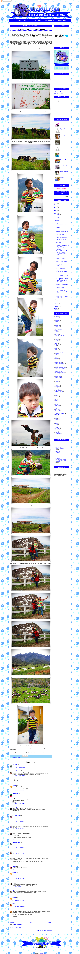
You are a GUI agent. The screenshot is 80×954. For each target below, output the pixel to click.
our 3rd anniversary (63, 140)
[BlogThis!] (24, 756)
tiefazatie (14, 866)
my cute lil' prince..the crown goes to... (64, 135)
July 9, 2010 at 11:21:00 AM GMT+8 (18, 839)
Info (55, 380)
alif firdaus (58, 227)
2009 (56, 308)
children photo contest (60, 226)
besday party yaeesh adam (60, 252)
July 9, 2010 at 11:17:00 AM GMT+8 (18, 821)
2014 (56, 207)
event (56, 338)
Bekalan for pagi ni (58, 452)
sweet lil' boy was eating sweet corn (62, 231)
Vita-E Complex (57, 429)
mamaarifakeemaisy (16, 770)
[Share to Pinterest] (27, 756)
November (58, 216)
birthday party (57, 326)
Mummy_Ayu (58, 451)
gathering (56, 349)
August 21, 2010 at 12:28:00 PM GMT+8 (19, 917)
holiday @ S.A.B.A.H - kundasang (61, 276)
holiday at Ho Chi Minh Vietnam (60, 367)
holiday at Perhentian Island (60, 375)
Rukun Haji (57, 409)
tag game (56, 423)
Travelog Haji (57, 427)
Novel (56, 399)
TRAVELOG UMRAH (22, 20)
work (56, 436)
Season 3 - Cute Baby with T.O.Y (61, 261)
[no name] (56, 316)
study (56, 418)
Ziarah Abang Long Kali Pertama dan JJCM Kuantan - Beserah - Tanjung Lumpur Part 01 (61, 460)
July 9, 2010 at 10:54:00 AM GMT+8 (18, 790)
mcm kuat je (62, 177)
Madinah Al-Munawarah (59, 391)
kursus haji (57, 389)
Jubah (56, 382)
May (57, 300)
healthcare (57, 354)
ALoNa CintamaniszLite (16, 881)
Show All (68, 463)
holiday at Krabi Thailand (59, 368)
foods (56, 345)
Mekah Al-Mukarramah (59, 394)
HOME (12, 20)
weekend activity (58, 433)
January (57, 306)
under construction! (59, 267)
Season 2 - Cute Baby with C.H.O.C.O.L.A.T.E (64, 153)
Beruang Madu (15, 909)
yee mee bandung (59, 264)
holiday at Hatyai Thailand (59, 366)
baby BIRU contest (59, 223)
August (57, 220)
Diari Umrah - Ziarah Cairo (59, 335)
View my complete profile (58, 93)
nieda (13, 850)
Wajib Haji (57, 432)
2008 (56, 309)
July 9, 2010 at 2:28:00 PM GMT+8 (18, 853)
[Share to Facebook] (26, 756)
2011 (56, 211)
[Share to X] (25, 756)
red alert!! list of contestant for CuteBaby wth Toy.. (61, 256)
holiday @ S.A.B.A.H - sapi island (61, 285)
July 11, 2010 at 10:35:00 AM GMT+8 (18, 906)
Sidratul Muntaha (15, 793)
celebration (57, 330)
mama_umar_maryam (16, 842)
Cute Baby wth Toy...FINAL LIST (61, 250)
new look (57, 265)
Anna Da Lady (15, 764)
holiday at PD (57, 373)
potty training (58, 270)
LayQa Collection (58, 390)
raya (56, 406)
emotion (56, 336)
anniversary (57, 321)
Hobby (56, 357)
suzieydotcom (57, 422)
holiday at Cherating (58, 362)
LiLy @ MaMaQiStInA (16, 815)
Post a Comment (14, 920)
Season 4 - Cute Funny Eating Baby (64, 129)
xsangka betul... (58, 242)
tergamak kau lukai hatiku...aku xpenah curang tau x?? (61, 229)
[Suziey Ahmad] (61, 114)
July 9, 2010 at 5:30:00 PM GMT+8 (18, 878)
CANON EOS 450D (58, 329)
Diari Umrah (57, 334)
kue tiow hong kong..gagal (60, 262)
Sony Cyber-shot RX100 (59, 417)
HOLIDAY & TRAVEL (36, 20)
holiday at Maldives (58, 371)
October (57, 217)
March (57, 303)
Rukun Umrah (57, 410)
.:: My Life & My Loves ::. (60, 443)
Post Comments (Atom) (18, 924)
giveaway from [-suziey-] (64, 159)
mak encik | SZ (15, 807)
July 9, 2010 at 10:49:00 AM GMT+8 (18, 781)
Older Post (49, 922)
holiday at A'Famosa (58, 359)
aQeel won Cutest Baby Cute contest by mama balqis (62, 297)
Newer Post (12, 922)
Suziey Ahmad (58, 91)
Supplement (57, 420)
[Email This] (23, 756)
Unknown (14, 785)
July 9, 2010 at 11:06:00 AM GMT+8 (18, 812)
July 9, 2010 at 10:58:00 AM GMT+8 (18, 803)
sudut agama (57, 419)
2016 (56, 204)
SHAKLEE (57, 414)
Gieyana (13, 903)
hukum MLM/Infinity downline (61, 268)
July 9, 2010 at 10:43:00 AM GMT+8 (18, 767)
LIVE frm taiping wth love (60, 234)
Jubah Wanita (57, 386)
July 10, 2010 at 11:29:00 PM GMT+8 (18, 900)
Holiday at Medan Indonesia (60, 372)
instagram (56, 381)
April (57, 302)
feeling (56, 343)
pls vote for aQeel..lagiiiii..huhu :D (61, 288)
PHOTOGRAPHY (49, 20)
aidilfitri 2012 (57, 320)
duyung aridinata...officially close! (61, 259)
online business (57, 401)
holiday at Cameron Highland (60, 361)
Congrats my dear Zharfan (60, 448)
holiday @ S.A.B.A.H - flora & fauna (62, 271)
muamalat (56, 396)
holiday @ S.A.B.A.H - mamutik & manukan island (61, 281)
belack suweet (58, 249)
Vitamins (56, 431)
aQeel (56, 322)
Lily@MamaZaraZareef (16, 890)
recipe (56, 408)
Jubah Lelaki (57, 385)
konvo (56, 387)
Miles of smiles (58, 447)
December (58, 214)
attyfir (13, 824)
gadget (56, 348)
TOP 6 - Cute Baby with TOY (61, 239)
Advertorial (57, 317)
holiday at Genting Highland (60, 364)
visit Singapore (57, 428)
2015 (56, 206)
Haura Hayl (57, 353)
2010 (56, 213)
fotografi (56, 347)
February (57, 305)
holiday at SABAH (17, 757)
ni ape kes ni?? (58, 241)
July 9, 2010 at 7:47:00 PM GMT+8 (18, 886)
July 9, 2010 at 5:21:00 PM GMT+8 (18, 869)
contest (56, 331)
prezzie (56, 404)
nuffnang (56, 400)
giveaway (56, 350)
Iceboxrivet (58, 458)
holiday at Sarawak (58, 377)
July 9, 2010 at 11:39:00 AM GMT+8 (18, 847)
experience (57, 339)
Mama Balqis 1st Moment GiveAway (62, 284)
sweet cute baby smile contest (61, 224)
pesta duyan (58, 232)
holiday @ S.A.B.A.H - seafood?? (61, 290)
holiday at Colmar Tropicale (59, 363)
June (57, 299)
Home (31, 922)
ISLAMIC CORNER (62, 20)
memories (56, 395)
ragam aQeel (57, 405)
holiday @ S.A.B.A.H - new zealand (62, 275)
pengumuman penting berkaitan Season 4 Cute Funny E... (61, 238)
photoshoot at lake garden (60, 258)
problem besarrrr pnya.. (60, 287)
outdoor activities (58, 403)
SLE (56, 415)
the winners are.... (59, 235)
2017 (56, 203)
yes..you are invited (63, 122)
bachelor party (57, 325)
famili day (56, 340)
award (56, 324)
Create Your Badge (62, 115)
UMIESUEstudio (42, 953)
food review (57, 344)
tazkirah (56, 424)
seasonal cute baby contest (59, 413)
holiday (14, 757)
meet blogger (57, 392)
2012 (56, 210)
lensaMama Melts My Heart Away (61, 247)
